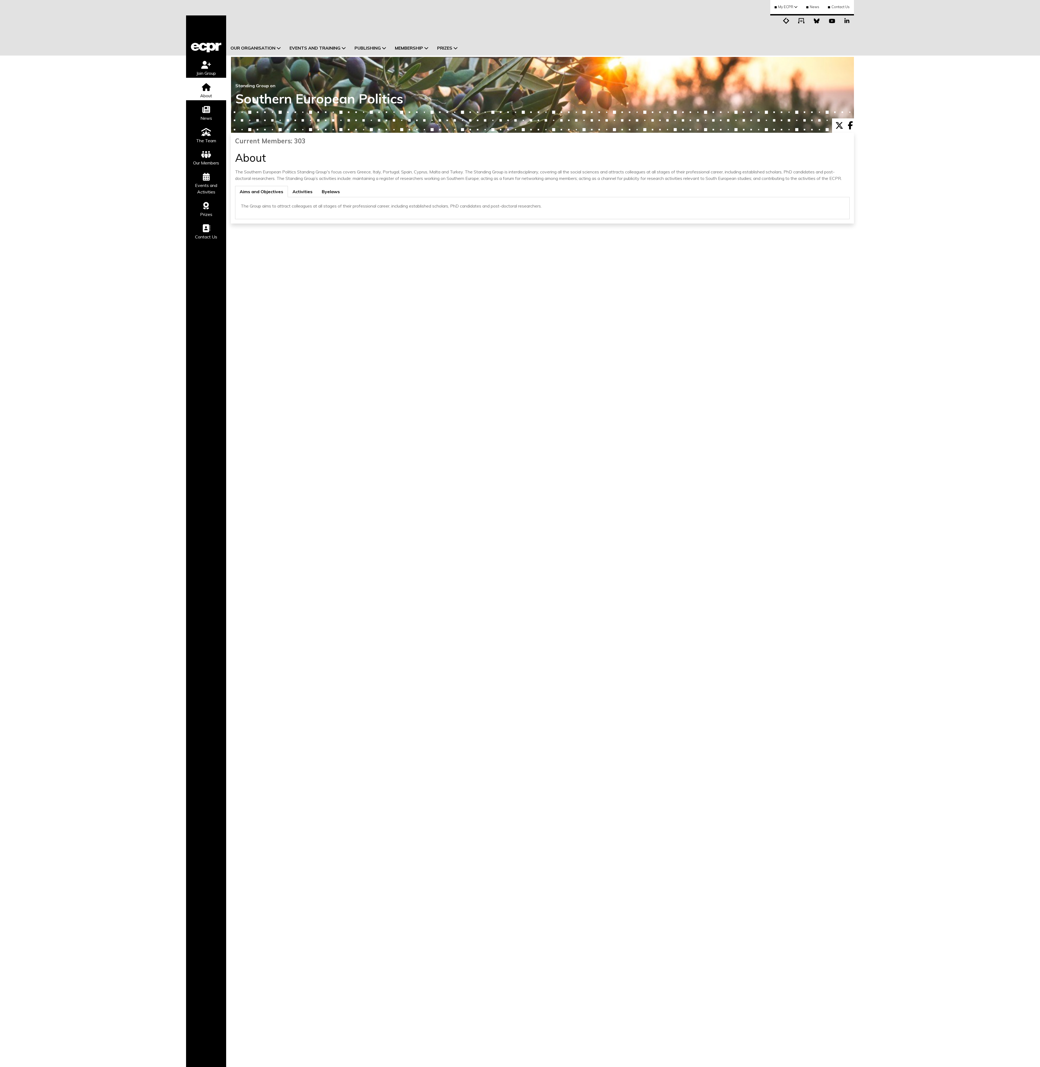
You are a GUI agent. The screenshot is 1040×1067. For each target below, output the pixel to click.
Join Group (206, 73)
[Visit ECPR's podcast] (801, 20)
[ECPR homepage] (206, 35)
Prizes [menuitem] (444, 48)
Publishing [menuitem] (368, 48)
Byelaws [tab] (331, 191)
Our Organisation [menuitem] (252, 48)
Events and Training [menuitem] (315, 48)
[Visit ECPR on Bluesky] (817, 20)
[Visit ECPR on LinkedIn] (847, 20)
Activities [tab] (302, 191)
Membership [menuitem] (409, 48)
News (814, 7)
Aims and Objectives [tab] (261, 191)
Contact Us (840, 7)
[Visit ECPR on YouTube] (832, 20)
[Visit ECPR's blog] (786, 20)
